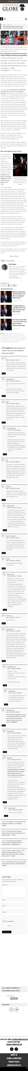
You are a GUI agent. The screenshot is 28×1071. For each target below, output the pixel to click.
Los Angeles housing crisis (20, 340)
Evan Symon (5, 70)
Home (3, 25)
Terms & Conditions (14, 1058)
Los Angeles (15, 338)
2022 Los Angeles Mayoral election (13, 333)
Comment (5, 885)
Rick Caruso (16, 342)
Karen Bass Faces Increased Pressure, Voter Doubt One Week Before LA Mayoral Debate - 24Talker (13, 833)
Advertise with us (14, 1065)
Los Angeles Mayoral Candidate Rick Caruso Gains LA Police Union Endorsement (19, 309)
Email (4, 906)
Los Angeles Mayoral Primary (7, 342)
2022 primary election (18, 335)
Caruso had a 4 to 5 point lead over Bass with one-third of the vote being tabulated (13, 91)
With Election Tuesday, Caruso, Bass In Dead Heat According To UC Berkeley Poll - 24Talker (14, 863)
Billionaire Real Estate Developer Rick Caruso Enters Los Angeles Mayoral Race (19, 295)
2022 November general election (12, 334)
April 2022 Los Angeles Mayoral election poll (13, 336)
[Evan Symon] (4, 267)
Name (4, 900)
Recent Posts (10, 260)
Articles (9, 25)
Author (3, 260)
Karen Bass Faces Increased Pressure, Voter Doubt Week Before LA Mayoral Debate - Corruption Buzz (12, 842)
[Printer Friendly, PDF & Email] (14, 256)
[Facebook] (3, 285)
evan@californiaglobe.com (14, 1044)
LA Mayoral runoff (8, 338)
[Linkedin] (14, 285)
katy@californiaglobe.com (20, 1039)
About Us (14, 1055)
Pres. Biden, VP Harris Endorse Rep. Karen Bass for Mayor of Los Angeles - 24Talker (13, 823)
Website (4, 912)
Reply (3, 373)
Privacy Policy (14, 1062)
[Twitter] (8, 285)
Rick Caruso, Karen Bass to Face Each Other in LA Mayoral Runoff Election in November (20, 323)
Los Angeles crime (23, 338)
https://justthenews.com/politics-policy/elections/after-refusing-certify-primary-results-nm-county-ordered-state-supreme (16, 772)
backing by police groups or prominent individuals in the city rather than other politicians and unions (6, 179)
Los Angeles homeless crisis (7, 340)
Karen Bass (20, 337)
